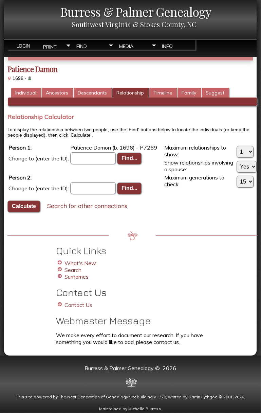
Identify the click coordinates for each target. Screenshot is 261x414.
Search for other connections (87, 205)
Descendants (92, 93)
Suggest (215, 93)
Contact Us (78, 304)
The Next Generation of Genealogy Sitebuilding (106, 396)
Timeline (162, 93)
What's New (80, 263)
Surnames (76, 276)
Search (72, 269)
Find (81, 46)
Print (50, 46)
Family (189, 93)
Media (126, 46)
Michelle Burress (144, 408)
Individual (25, 93)
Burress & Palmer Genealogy (135, 11)
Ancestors (57, 93)
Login (23, 46)
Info (167, 46)
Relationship (130, 93)
